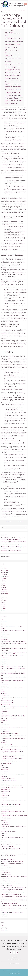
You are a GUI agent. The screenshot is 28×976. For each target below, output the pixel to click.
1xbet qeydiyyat (4, 684)
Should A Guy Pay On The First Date (8, 855)
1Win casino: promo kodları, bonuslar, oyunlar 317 (11, 626)
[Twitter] (14, 952)
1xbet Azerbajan (4, 639)
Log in (2, 925)
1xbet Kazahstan (4, 664)
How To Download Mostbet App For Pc (13, 56)
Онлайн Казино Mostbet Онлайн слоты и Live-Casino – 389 (13, 899)
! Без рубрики (4, 621)
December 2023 (4, 570)
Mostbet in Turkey (5, 795)
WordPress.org (4, 930)
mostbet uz (3, 820)
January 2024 (4, 568)
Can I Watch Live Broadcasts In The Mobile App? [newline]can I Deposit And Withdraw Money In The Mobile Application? (14, 97)
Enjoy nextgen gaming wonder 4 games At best (11, 544)
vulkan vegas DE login (5, 872)
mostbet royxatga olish (6, 818)
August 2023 (3, 578)
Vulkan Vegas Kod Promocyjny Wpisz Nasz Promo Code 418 (13, 876)
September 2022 (4, 598)
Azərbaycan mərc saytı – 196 (7, 700)
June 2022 (3, 604)
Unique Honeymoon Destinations (8, 866)
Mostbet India (4, 7)
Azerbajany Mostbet (5, 695)
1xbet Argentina (4, 637)
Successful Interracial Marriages (8, 859)
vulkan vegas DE (4, 870)
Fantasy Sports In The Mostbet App (12, 83)
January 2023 (4, 591)
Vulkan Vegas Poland (5, 878)
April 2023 (3, 585)
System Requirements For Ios (11, 73)
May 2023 (3, 583)
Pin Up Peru (3, 835)
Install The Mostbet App (9, 36)
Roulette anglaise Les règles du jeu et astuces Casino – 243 (13, 853)
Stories (2, 857)
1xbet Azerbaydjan (5, 646)
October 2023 (4, 574)
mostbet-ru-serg (4, 829)
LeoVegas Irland (4, 771)
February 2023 (4, 589)
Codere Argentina (5, 724)
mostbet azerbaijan (5, 789)
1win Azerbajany (4, 624)
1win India (3, 628)
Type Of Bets (7, 43)
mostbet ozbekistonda (6, 809)
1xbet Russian (4, 686)
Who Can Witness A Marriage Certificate (9, 881)
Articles (2, 691)
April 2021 (3, 610)
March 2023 (3, 587)
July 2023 (3, 580)
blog (2, 713)
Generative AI (4, 742)
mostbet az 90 (4, 784)
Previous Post (8, 522)
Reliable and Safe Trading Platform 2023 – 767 (10, 850)
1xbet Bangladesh (5, 659)
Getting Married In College (6, 744)
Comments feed (4, 928)
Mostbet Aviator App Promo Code (12, 84)
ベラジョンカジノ (4, 915)
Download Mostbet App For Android (12, 66)
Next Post (20, 522)
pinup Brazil (3, 840)
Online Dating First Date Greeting (8, 831)
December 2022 (4, 593)
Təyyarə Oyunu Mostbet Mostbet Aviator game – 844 (12, 863)
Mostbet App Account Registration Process (14, 41)
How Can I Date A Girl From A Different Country (11, 749)
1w (1, 623)
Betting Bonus (8, 61)
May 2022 (3, 606)
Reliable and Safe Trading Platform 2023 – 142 (10, 848)
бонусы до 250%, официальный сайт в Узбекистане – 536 (13, 887)
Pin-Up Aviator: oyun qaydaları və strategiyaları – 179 (12, 837)
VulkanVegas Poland (5, 880)
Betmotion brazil (4, 711)
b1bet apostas (4, 709)
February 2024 (4, 567)
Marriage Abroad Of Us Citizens (7, 778)
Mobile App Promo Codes (10, 67)
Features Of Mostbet (9, 32)
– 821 (2, 619)
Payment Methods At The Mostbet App (13, 70)
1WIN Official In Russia (5, 634)
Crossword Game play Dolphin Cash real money (11, 550)
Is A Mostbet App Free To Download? (12, 69)
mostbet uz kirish (4, 822)
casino (2, 722)
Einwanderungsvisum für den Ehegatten (9, 733)
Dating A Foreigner (5, 731)
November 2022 (4, 595)
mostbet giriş (4, 793)
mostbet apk (4, 782)
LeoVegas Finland (5, 767)
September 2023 (5, 576)
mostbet (3, 333)
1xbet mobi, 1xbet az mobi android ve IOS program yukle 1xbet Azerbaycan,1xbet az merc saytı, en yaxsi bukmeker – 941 (13, 673)
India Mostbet (4, 765)
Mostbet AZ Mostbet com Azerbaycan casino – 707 (12, 787)
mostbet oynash (4, 807)
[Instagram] (17, 952)
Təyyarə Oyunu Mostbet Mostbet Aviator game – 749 (12, 861)
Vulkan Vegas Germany (6, 874)
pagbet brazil (4, 833)
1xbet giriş (3, 662)
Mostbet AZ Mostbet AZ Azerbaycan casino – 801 (11, 785)
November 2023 (4, 572)
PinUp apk (3, 839)
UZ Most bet (3, 868)
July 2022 (3, 602)
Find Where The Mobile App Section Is (13, 72)
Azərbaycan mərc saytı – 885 (7, 702)
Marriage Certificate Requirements (8, 780)
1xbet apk (3, 635)
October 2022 (4, 596)
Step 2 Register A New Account (11, 78)
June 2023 (3, 582)
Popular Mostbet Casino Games (11, 103)
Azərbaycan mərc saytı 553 (6, 704)
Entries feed (3, 926)
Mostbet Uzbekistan (5, 824)
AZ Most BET (4, 693)
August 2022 (3, 600)
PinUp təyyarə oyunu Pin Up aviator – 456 (9, 842)
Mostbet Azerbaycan (5, 791)
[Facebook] (11, 952)
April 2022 (3, 608)
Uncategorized (4, 865)
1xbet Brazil (3, 661)
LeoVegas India (4, 769)
